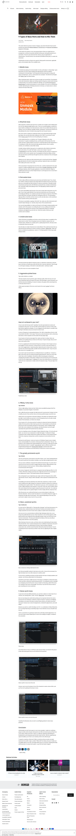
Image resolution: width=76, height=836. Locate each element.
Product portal (17, 803)
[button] (7, 8)
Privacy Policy (5, 834)
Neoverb (28, 809)
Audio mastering (19, 8)
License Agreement (6, 815)
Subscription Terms (6, 819)
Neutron (30, 40)
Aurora (28, 807)
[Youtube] (56, 803)
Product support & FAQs (19, 812)
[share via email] (28, 749)
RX (27, 796)
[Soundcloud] (58, 803)
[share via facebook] (20, 749)
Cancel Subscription (6, 821)
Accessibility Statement (6, 817)
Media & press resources (7, 803)
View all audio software (31, 821)
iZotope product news (54, 8)
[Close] (74, 833)
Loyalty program (18, 805)
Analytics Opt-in (5, 823)
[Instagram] (54, 803)
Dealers (16, 809)
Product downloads (18, 801)
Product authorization (19, 794)
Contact (3, 797)
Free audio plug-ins (18, 799)
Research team (5, 801)
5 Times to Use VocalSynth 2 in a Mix (16, 773)
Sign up (70, 795)
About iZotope (5, 794)
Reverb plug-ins (30, 819)
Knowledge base (18, 797)
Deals (16, 807)
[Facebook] (52, 803)
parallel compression (47, 167)
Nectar (28, 803)
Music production (42, 807)
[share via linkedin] (25, 749)
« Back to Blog (22, 752)
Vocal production (42, 811)
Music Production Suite (31, 813)
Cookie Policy (11, 834)
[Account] (70, 2)
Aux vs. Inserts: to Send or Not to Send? (59, 773)
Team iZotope (21, 40)
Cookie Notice (5, 809)
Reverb (40, 809)
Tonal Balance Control (31, 811)
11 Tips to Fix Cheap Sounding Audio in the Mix (38, 773)
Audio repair (35, 8)
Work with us (4, 799)
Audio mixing (28, 8)
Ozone (28, 798)
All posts (12, 8)
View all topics (42, 813)
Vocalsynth (29, 805)
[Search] (65, 2)
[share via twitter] (22, 749)
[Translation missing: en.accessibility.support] (67, 2)
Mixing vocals (64, 8)
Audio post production (43, 800)
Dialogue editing (44, 8)
